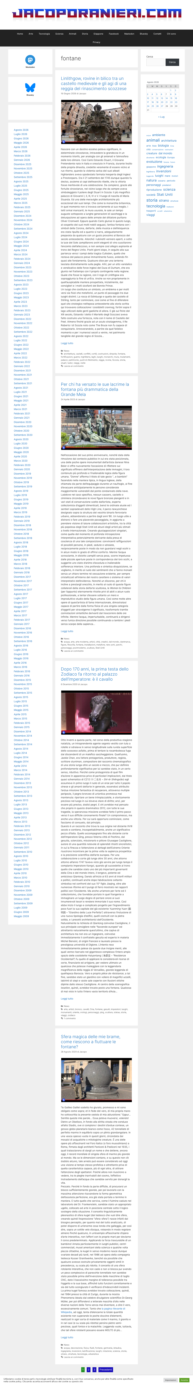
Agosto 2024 (21, 233)
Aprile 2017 (20, 611)
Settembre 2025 (23, 177)
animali (153, 140)
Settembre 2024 (23, 228)
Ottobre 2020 (21, 430)
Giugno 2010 (21, 864)
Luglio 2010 (20, 860)
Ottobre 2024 (21, 224)
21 (167, 102)
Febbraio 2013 (22, 826)
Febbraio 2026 (22, 155)
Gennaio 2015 (22, 727)
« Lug (161, 116)
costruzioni (103, 354)
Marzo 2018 (20, 563)
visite (82, 363)
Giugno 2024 (21, 241)
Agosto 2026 (21, 129)
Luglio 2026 (20, 134)
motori (175, 176)
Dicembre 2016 (22, 628)
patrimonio (74, 360)
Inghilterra (85, 357)
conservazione (157, 150)
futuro (172, 162)
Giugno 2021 (21, 396)
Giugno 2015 (21, 705)
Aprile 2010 (20, 873)
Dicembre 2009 (23, 890)
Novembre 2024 (23, 220)
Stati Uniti (100, 648)
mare (167, 175)
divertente (150, 158)
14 (167, 98)
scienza (116, 1351)
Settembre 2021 (23, 383)
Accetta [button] (184, 1380)
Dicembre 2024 (22, 215)
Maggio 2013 (21, 813)
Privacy (96, 42)
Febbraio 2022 (22, 362)
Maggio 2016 (21, 658)
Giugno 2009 (21, 912)
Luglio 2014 (20, 753)
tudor (70, 363)
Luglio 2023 (20, 288)
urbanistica (93, 1354)
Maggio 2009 (21, 916)
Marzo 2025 (20, 202)
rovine (108, 360)
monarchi (108, 357)
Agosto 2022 (21, 336)
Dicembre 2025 (22, 164)
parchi (119, 644)
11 (152, 98)
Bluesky (144, 33)
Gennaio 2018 (22, 572)
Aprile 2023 (20, 301)
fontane (121, 354)
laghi (93, 357)
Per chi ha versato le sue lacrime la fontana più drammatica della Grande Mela (95, 389)
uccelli (159, 211)
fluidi (92, 1348)
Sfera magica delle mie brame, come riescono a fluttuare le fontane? (90, 1041)
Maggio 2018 (21, 555)
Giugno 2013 (21, 808)
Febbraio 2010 (22, 881)
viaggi (76, 363)
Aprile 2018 (20, 559)
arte (72, 642)
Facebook (114, 33)
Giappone (98, 33)
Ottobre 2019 (21, 482)
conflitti (87, 354)
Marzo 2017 (20, 615)
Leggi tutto (67, 343)
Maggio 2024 (21, 245)
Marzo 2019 (20, 512)
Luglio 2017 (20, 598)
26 (157, 106)
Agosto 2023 (21, 284)
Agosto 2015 (21, 697)
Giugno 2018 (21, 551)
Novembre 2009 (23, 894)
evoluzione (154, 161)
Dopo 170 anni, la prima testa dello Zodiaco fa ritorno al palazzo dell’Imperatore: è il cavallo (95, 674)
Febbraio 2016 (22, 671)
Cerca (149, 56)
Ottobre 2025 (21, 172)
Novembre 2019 (23, 478)
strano (64, 1354)
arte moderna (82, 642)
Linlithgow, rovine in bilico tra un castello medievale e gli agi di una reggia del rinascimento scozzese (93, 83)
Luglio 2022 (20, 340)
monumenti (66, 1012)
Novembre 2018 (23, 529)
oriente (76, 1012)
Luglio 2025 (20, 185)
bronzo (78, 1009)
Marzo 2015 (20, 718)
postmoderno (79, 648)
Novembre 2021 (23, 374)
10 (148, 98)
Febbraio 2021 (22, 413)
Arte (31, 33)
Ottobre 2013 (21, 791)
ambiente (158, 135)
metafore (100, 644)
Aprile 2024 (20, 250)
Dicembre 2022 (22, 319)
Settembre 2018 (23, 538)
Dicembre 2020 (22, 422)
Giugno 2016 (21, 654)
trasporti (151, 210)
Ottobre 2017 (21, 585)
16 (176, 98)
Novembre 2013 (23, 787)
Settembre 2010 (23, 851)
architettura (69, 354)
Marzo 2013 (20, 821)
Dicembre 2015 (22, 680)
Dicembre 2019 (22, 473)
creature (151, 153)
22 (171, 102)
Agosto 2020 (21, 439)
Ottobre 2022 (21, 327)
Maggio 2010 (21, 869)
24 (148, 106)
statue (117, 1012)
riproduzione (154, 189)
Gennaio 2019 (22, 520)
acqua (67, 642)
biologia (163, 145)
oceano (161, 180)
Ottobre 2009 (21, 899)
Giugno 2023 (21, 293)
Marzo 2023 (21, 306)
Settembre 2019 (23, 486)
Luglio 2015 (20, 701)
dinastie (113, 354)
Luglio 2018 (20, 546)
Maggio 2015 (21, 710)
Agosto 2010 (21, 856)
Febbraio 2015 (22, 723)
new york (110, 644)
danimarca (125, 642)
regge (101, 360)
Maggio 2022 (21, 349)
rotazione (107, 1351)
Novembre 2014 (23, 735)
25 (153, 106)
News (66, 351)
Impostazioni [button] (170, 1380)
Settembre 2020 (23, 435)
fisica (86, 1348)
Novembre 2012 (23, 838)
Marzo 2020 (21, 460)
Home (20, 33)
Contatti (157, 33)
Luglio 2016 (20, 649)
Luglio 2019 (20, 495)
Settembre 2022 (23, 331)
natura (151, 180)
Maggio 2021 (21, 400)
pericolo (171, 180)
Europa (170, 157)
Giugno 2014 (21, 757)
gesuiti (107, 1009)
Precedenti (106, 1369)
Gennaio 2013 (22, 830)
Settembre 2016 (23, 641)
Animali (72, 33)
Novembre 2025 (23, 168)
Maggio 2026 (21, 142)
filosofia (71, 644)
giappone (151, 166)
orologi (83, 1012)
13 (162, 98)
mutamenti (125, 357)
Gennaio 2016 (22, 675)
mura (116, 357)
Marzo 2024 (21, 254)
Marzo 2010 (20, 877)
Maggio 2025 (21, 194)
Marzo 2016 (20, 667)
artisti (92, 642)
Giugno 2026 (21, 138)
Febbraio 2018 (22, 568)
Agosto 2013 (21, 800)
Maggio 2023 (21, 297)
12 (157, 98)
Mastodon (129, 33)
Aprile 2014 (20, 765)
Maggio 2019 (21, 503)
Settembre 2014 (23, 744)
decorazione (77, 1348)
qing (102, 1012)
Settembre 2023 (23, 280)
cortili (94, 354)
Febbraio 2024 (22, 258)
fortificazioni (66, 357)
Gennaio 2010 (22, 886)
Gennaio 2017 (22, 624)
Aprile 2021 (20, 405)
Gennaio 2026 (22, 160)
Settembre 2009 (23, 903)
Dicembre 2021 (22, 370)
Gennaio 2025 (22, 211)
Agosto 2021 (21, 387)
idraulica (117, 1348)
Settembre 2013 (23, 796)
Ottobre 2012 (21, 843)
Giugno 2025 (21, 190)
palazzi (64, 360)
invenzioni (76, 1351)
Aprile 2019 (20, 508)
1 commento (70, 1018)
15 (171, 98)
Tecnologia (44, 33)
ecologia (161, 157)
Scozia (115, 360)
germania (108, 1348)
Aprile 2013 (20, 817)
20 (162, 102)
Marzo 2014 (20, 770)
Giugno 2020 (21, 447)
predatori (166, 185)
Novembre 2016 (23, 632)
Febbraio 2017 (22, 619)
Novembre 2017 (23, 581)
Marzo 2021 (20, 409)
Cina (92, 1009)
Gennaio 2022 (22, 366)
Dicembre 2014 (22, 731)
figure (63, 644)
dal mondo (114, 642)
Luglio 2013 (20, 804)
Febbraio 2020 (22, 465)
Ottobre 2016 (21, 637)
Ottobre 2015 (21, 688)
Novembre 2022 (23, 323)
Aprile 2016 (20, 662)
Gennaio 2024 (22, 263)
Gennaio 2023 (22, 314)
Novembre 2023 (23, 271)
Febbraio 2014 (22, 774)
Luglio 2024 (20, 237)
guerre (77, 357)
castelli (79, 354)
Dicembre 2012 (22, 834)
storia (122, 360)
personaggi (66, 648)
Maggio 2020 (21, 452)
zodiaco (71, 1015)
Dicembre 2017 (22, 576)
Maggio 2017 (21, 606)
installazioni (89, 644)
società (150, 194)
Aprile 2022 (20, 353)
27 (162, 106)
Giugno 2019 (21, 499)
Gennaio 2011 (21, 847)
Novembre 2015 (23, 684)
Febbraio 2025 (22, 207)
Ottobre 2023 (21, 276)
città (98, 642)
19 (157, 102)
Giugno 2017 (21, 602)
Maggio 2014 (21, 761)
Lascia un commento (74, 366)
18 (153, 102)
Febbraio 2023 (22, 310)
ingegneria (66, 1351)
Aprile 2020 (20, 456)
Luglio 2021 (20, 392)
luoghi (100, 357)
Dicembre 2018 (22, 525)
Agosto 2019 (21, 490)
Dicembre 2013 (22, 783)
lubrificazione (88, 1351)
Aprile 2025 (20, 198)
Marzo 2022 (20, 357)
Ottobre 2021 (21, 379)
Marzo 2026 (21, 151)
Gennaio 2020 (22, 469)
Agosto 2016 (21, 645)
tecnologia (82, 1354)
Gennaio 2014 (22, 778)
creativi (104, 642)
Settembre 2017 (23, 589)
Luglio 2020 (20, 443)
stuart (63, 363)
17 (148, 102)
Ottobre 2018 (21, 533)
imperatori (116, 1009)
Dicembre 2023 (22, 267)
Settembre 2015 (23, 692)
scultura (90, 648)
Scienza (59, 33)
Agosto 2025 (21, 181)
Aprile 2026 (20, 147)
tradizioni (170, 207)
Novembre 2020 (23, 426)
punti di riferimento (89, 360)
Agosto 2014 (21, 748)
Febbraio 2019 (22, 516)
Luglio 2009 (20, 907)
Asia (154, 145)
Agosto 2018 (21, 542)
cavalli (86, 1009)
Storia (85, 33)
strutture (72, 1354)
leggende (150, 176)
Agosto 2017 (21, 594)
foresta (166, 162)
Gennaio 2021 (22, 417)
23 (176, 102)
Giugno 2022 (21, 344)
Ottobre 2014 (21, 740)
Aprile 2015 (20, 714)
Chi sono (171, 33)
